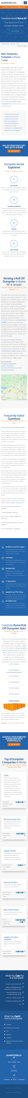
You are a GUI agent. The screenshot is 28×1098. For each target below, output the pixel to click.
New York (13, 43)
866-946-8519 (15, 151)
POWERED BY (22, 45)
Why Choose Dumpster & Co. (11, 121)
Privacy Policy (9, 1088)
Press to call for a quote (15, 7)
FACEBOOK (7, 1079)
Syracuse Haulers (10, 882)
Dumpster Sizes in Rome (10, 125)
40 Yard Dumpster (14, 694)
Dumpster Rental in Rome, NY (11, 116)
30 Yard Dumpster (14, 688)
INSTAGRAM (22, 1079)
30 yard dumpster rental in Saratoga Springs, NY (14, 649)
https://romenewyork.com (17, 502)
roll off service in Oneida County (10, 351)
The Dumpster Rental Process (12, 114)
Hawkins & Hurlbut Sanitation (11, 938)
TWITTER (14, 1079)
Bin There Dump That (12, 819)
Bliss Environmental (11, 909)
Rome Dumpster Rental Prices (12, 123)
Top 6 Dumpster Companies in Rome (13, 128)
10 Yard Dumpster (14, 670)
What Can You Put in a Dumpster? (12, 130)
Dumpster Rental (5, 43)
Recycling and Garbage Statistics (8, 363)
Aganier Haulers (10, 851)
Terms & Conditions (18, 1088)
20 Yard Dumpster (14, 682)
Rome (18, 43)
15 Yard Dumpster (14, 676)
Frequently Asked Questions (11, 119)
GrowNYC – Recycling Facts (7, 365)
